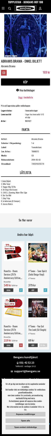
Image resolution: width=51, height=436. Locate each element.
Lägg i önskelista (25, 97)
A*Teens (31, 278)
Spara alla (25, 421)
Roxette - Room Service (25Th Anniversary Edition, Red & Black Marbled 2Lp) (13, 274)
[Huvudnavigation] (3, 8)
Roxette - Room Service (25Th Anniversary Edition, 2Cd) (12, 330)
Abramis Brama (8, 66)
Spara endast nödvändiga (25, 427)
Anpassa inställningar (25, 414)
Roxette (7, 281)
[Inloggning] (40, 8)
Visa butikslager (27, 90)
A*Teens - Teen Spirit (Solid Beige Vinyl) (37, 272)
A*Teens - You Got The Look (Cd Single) (37, 328)
